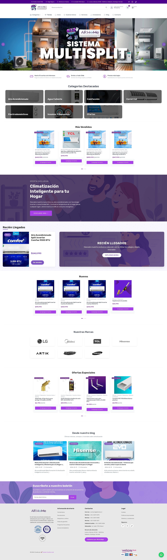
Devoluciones (61, 515)
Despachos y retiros (62, 518)
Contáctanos (61, 512)
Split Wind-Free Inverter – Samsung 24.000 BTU (94, 153)
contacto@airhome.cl (96, 512)
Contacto (118, 15)
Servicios (84, 15)
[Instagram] (133, 2)
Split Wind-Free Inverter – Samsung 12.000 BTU (120, 153)
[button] (131, 7)
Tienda (49, 15)
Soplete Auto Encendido (119, 301)
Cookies (123, 512)
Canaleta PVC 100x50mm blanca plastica (122, 399)
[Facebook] (129, 2)
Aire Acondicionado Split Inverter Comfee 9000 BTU (97, 303)
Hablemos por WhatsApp (96, 539)
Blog (107, 15)
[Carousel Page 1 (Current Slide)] (82, 318)
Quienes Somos (71, 15)
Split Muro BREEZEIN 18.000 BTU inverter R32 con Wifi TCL (71, 152)
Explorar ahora (111, 255)
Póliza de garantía (62, 521)
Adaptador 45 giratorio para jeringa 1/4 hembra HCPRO (44, 399)
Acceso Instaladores (63, 528)
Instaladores (97, 15)
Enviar (72, 497)
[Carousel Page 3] (85, 318)
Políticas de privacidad (127, 515)
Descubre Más (40, 213)
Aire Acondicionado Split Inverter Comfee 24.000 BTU (45, 303)
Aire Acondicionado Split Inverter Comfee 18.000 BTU (71, 303)
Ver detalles (37, 262)
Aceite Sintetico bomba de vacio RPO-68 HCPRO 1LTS (70, 399)
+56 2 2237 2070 (94, 515)
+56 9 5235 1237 (94, 520)
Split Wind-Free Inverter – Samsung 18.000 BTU (43, 153)
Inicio (59, 15)
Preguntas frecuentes (63, 524)
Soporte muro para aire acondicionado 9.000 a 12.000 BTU (96, 400)
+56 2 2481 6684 (100, 523)
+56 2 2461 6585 (95, 517)
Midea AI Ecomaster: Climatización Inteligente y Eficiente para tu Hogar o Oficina (48, 464)
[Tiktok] (136, 2)
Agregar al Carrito (46, 162)
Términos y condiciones (127, 518)
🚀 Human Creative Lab (47, 552)
